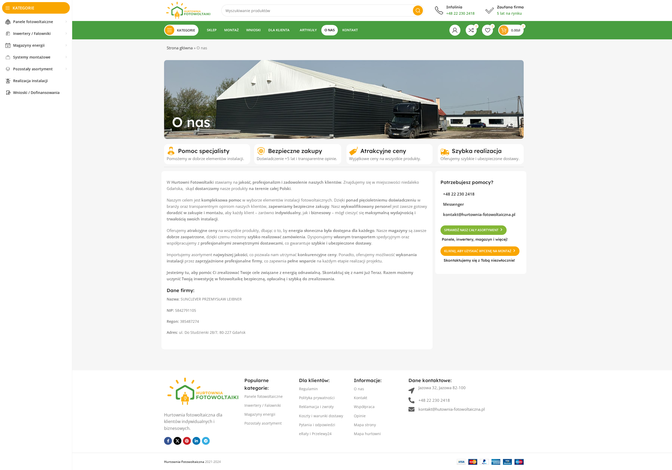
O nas (359, 388)
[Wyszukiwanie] (418, 10)
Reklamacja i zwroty (316, 406)
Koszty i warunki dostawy (321, 415)
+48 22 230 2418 (460, 13)
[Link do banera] (344, 99)
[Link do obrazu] (201, 391)
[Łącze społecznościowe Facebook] (168, 441)
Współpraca (364, 406)
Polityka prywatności (317, 397)
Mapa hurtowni (367, 433)
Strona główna (180, 47)
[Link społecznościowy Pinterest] (187, 441)
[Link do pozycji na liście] (480, 194)
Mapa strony (365, 424)
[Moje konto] (455, 30)
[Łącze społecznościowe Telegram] (206, 441)
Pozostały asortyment (263, 423)
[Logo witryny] (187, 10)
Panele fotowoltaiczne (263, 396)
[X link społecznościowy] (177, 441)
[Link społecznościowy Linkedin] (196, 441)
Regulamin (308, 388)
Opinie (360, 415)
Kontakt (360, 397)
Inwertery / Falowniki (262, 405)
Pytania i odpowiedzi (317, 424)
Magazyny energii (259, 414)
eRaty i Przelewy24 (315, 433)
